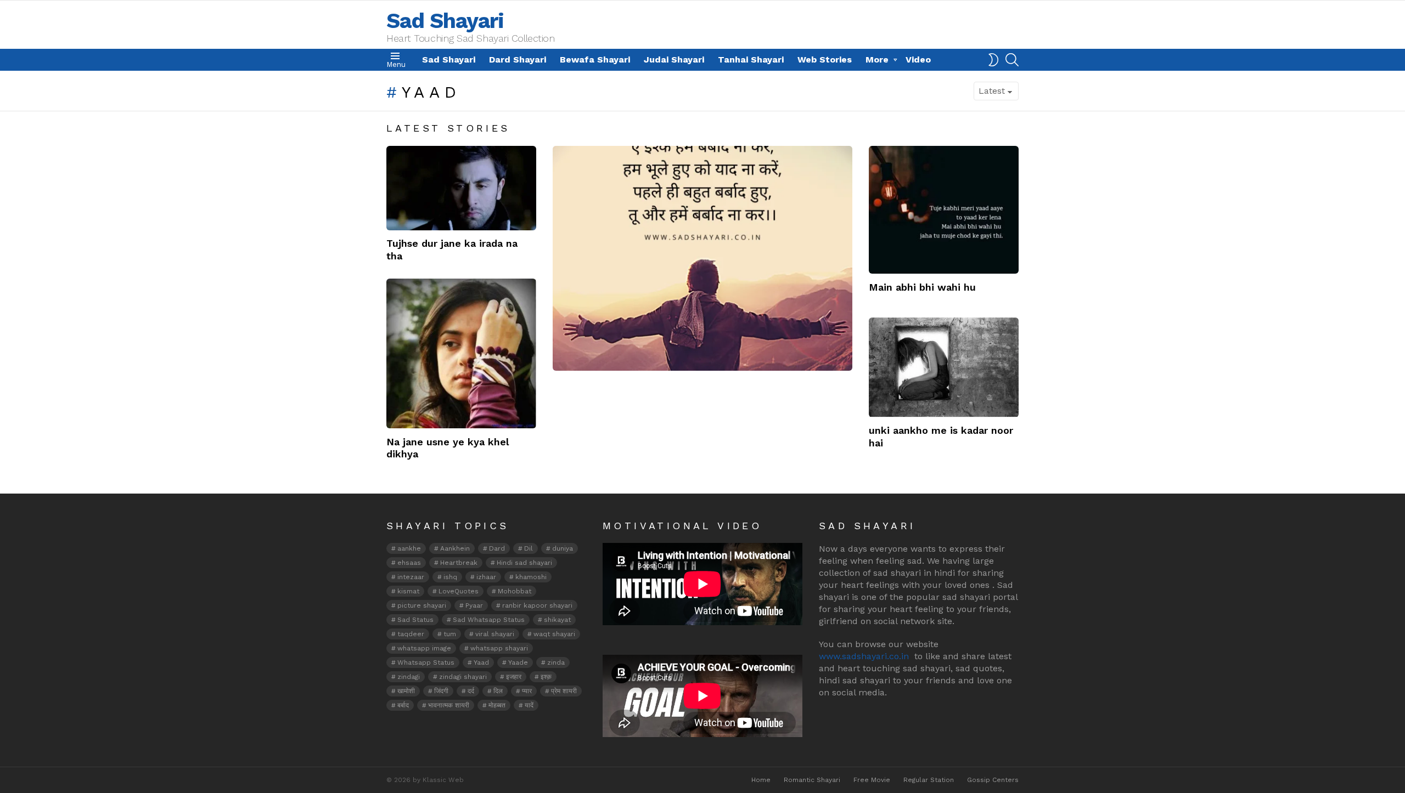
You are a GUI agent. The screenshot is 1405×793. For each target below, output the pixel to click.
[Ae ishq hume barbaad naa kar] (702, 258)
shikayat (557, 620)
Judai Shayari (674, 59)
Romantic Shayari (812, 780)
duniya (562, 548)
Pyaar (474, 605)
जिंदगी (441, 691)
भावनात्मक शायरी (448, 705)
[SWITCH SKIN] (993, 60)
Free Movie (871, 780)
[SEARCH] (1012, 60)
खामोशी (406, 691)
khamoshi (531, 577)
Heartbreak (458, 563)
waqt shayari (554, 634)
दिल (498, 691)
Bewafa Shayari (595, 59)
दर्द (471, 691)
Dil (528, 548)
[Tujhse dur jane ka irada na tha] (461, 188)
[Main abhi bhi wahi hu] (944, 210)
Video (918, 59)
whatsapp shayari (499, 648)
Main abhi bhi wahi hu (922, 287)
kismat (408, 591)
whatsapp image (424, 648)
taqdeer (410, 634)
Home (761, 780)
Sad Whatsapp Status (489, 620)
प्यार (527, 691)
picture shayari (421, 605)
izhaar (486, 577)
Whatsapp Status (425, 662)
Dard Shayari (517, 59)
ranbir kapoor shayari (537, 605)
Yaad (481, 662)
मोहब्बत (496, 705)
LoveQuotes (459, 591)
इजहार (513, 677)
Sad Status (415, 620)
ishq (450, 577)
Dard (497, 548)
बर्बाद (403, 705)
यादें (529, 705)
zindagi (408, 677)
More (877, 59)
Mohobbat (514, 591)
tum (449, 634)
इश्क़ (546, 677)
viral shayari (494, 634)
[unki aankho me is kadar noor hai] (944, 367)
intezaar (410, 577)
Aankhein (455, 548)
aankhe (409, 548)
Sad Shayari (445, 20)
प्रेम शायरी (564, 691)
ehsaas (409, 563)
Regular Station (928, 780)
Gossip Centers (993, 780)
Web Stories (824, 59)
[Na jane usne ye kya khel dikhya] (461, 353)
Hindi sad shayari (524, 563)
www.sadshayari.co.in (864, 656)
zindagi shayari (463, 677)
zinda (556, 662)
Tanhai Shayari (751, 59)
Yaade (518, 662)
